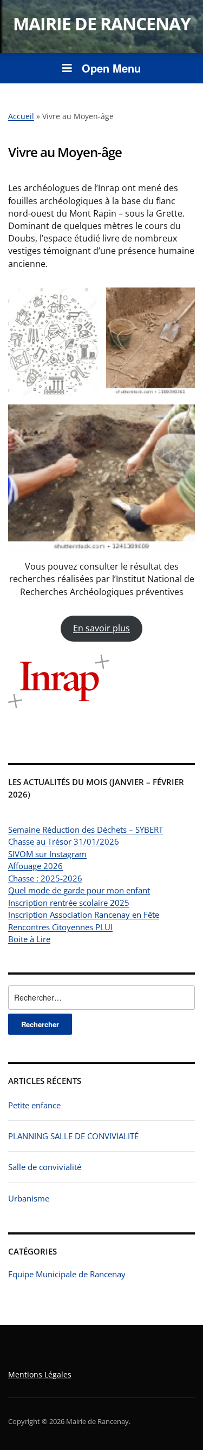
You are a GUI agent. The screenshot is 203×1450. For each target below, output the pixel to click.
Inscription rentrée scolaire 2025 (68, 902)
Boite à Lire (29, 938)
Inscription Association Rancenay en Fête (83, 914)
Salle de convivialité (44, 1166)
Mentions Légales (39, 1374)
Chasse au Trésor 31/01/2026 (63, 841)
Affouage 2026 (35, 865)
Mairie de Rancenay (102, 23)
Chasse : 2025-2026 (45, 878)
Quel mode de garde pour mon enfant (79, 890)
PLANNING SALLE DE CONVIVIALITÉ (73, 1136)
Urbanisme (28, 1198)
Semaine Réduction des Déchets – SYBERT (85, 829)
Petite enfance (34, 1105)
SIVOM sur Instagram (47, 853)
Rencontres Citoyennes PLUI (60, 927)
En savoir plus (101, 628)
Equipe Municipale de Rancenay (67, 1274)
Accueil (21, 116)
